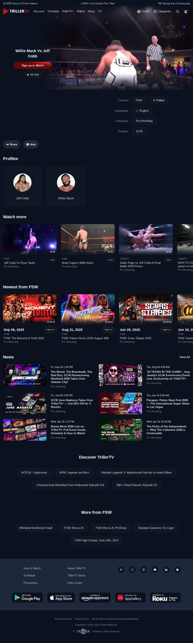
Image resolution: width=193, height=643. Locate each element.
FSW (139, 100)
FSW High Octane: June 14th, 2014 (96, 540)
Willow (81, 11)
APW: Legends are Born (74, 472)
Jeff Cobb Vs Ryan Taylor (19, 262)
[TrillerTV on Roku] (165, 597)
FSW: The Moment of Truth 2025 (24, 338)
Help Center (74, 582)
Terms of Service (63, 619)
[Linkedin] (166, 569)
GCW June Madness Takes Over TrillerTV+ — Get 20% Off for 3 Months (72, 403)
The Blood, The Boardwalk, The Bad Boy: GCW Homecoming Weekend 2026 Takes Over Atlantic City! (71, 377)
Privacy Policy (82, 619)
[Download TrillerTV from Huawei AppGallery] (130, 597)
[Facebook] (121, 569)
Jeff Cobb (22, 198)
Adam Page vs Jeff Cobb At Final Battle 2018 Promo (140, 264)
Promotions (31, 582)
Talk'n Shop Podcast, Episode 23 (136, 485)
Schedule (53, 11)
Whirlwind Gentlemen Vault (35, 527)
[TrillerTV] (16, 11)
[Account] (186, 11)
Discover (38, 11)
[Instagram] (143, 569)
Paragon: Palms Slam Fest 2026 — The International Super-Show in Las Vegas (168, 403)
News (91, 11)
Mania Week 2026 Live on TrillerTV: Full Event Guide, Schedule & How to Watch (68, 430)
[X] (132, 569)
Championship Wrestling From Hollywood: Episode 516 (70, 485)
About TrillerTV (76, 568)
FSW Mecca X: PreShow (111, 527)
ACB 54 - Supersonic (34, 472)
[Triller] (177, 569)
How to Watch (32, 568)
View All (184, 357)
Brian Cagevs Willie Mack (77, 262)
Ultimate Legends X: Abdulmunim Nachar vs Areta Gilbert (136, 472)
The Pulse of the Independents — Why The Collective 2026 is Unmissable (167, 430)
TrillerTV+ (68, 11)
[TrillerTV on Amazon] (95, 597)
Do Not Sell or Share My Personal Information (115, 619)
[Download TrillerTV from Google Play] (27, 597)
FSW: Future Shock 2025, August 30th (85, 338)
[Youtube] (155, 569)
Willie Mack (66, 198)
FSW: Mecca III (73, 527)
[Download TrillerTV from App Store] (61, 597)
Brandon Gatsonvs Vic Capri (156, 527)
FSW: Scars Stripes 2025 (135, 338)
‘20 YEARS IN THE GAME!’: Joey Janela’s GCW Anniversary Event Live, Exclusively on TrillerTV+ (168, 375)
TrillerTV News (76, 575)
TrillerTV (124, 259)
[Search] (177, 11)
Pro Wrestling (144, 120)
